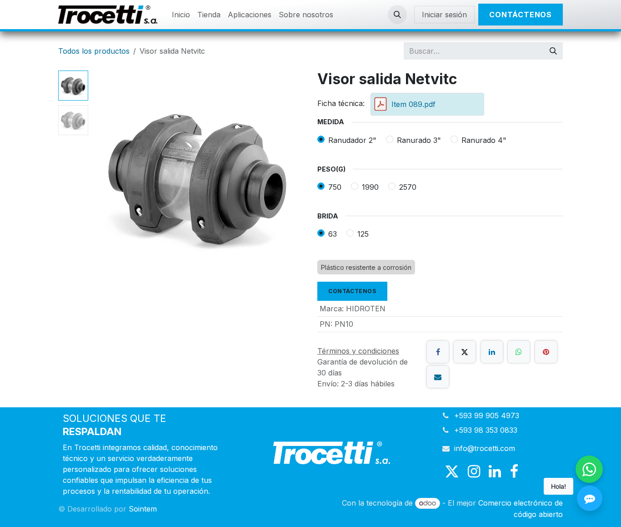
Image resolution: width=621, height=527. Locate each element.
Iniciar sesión (444, 14)
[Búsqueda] (553, 51)
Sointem (143, 508)
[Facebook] (438, 352)
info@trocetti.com (484, 448)
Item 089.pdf (413, 104)
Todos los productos (94, 51)
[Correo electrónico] (438, 377)
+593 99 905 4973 (486, 415)
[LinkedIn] (492, 352)
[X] (465, 352)
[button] (397, 14)
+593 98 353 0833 (485, 430)
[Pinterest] (546, 352)
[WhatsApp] (519, 352)
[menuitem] (181, 14)
